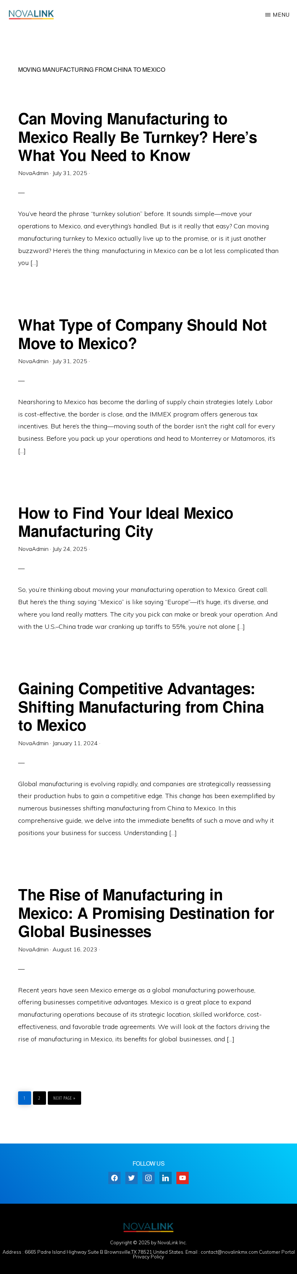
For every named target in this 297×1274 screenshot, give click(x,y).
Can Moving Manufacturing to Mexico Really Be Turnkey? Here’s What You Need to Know (137, 136)
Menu (281, 14)
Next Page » (64, 1096)
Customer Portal (277, 1252)
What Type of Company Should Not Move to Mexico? (142, 333)
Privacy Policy (148, 1257)
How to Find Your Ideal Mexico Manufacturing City (126, 521)
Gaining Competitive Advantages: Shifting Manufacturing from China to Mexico (141, 706)
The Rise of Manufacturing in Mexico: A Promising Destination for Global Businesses (146, 912)
